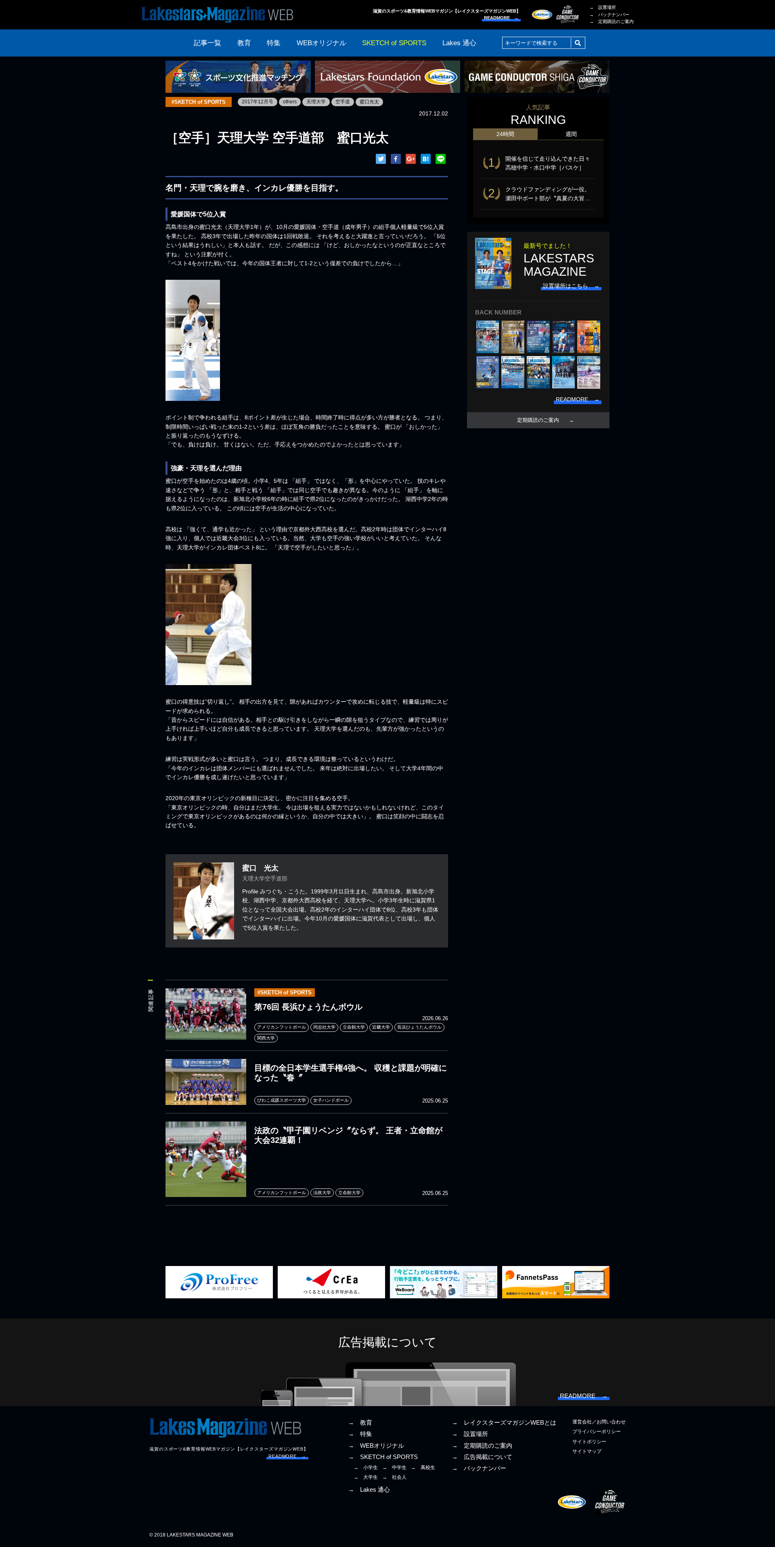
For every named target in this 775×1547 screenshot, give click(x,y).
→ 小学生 (366, 1467)
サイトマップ (586, 1451)
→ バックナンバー (609, 14)
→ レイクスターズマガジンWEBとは (504, 1422)
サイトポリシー (589, 1441)
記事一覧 (207, 43)
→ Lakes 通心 (369, 1489)
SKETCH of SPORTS (394, 43)
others (290, 102)
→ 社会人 (394, 1477)
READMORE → (501, 17)
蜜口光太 (369, 102)
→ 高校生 (423, 1467)
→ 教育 (360, 1422)
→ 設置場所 (602, 7)
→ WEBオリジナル (376, 1445)
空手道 (342, 102)
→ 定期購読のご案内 (611, 21)
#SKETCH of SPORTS (199, 102)
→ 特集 (360, 1434)
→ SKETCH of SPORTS (383, 1457)
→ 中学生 (394, 1467)
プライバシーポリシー (596, 1431)
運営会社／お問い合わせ (599, 1422)
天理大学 (316, 102)
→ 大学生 (366, 1477)
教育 (244, 43)
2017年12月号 (257, 102)
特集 (274, 43)
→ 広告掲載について (482, 1457)
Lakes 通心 (459, 43)
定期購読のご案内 (538, 420)
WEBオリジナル (321, 43)
